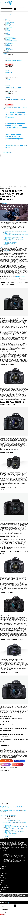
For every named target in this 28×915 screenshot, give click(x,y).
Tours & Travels (9, 49)
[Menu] (0, 155)
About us (2, 880)
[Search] (15, 9)
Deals (4, 35)
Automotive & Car (9, 37)
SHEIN (7, 32)
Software (7, 48)
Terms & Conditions (4, 887)
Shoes (7, 47)
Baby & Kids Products (10, 38)
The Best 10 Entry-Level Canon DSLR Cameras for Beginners (15, 115)
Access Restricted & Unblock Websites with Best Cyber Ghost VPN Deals (14, 858)
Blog (4, 108)
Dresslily (7, 23)
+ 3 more (7, 92)
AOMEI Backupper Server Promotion (11, 861)
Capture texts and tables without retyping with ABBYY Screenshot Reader (16, 126)
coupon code (6, 250)
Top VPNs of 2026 (7, 152)
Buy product (10, 64)
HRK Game (8, 24)
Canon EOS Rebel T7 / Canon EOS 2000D (13, 239)
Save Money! (3, 878)
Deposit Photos (9, 20)
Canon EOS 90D (7, 241)
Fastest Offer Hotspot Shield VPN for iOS (12, 856)
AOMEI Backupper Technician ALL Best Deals (14, 860)
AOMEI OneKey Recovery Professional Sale (13, 855)
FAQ (1, 882)
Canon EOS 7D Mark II (8, 238)
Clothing (7, 39)
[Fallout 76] (11, 68)
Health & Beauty (9, 43)
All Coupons (3, 866)
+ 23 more (7, 79)
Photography (8, 45)
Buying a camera (4, 247)
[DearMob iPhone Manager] (10, 55)
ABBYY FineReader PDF (13, 88)
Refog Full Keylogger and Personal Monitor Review (12, 806)
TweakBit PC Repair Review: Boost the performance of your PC (15, 136)
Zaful (6, 33)
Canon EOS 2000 (7, 233)
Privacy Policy (3, 884)
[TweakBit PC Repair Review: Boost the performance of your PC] (12, 131)
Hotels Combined (9, 25)
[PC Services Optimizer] (14, 94)
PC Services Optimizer (17, 99)
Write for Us (3, 889)
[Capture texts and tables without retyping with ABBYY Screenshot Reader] (14, 120)
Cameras (5, 187)
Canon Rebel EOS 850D (9, 243)
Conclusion (5, 244)
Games (7, 70)
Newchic (7, 29)
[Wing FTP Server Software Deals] (11, 142)
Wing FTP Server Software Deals (8, 815)
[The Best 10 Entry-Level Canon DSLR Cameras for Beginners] (14, 109)
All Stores (7, 34)
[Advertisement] (14, 171)
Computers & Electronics (11, 40)
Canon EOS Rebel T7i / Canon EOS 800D (13, 237)
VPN (6, 50)
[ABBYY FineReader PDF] (13, 83)
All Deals (2, 868)
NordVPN (7, 30)
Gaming (7, 42)
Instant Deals (8, 27)
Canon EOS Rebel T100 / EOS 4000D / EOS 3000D (15, 234)
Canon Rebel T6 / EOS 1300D (10, 242)
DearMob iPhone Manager (13, 60)
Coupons (5, 19)
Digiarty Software (9, 22)
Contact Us (2, 891)
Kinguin (7, 28)
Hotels (7, 44)
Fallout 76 (8, 72)
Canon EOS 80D (7, 236)
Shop (1, 875)
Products (5, 53)
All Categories (8, 51)
